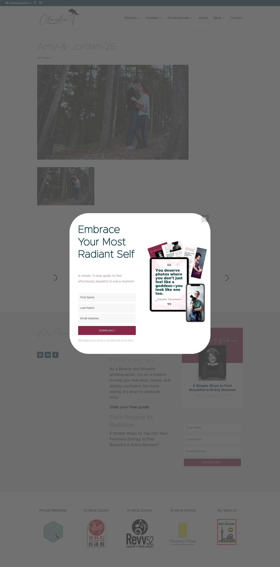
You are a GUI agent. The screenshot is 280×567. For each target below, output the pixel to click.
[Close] (205, 218)
